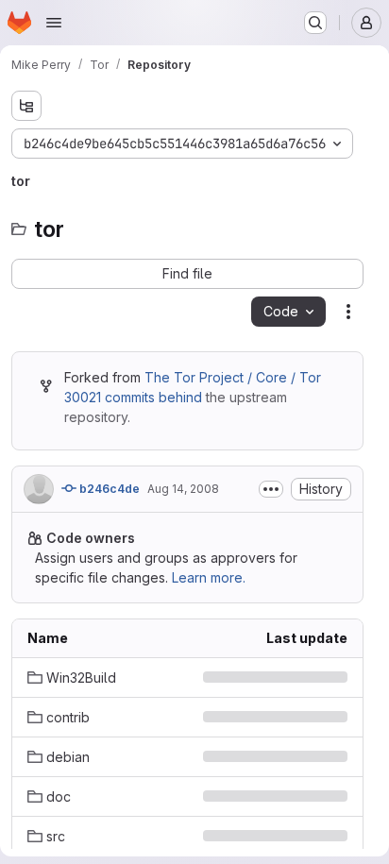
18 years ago (307, 717)
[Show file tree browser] (26, 106)
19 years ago (307, 677)
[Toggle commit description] (271, 489)
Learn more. (208, 577)
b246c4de (108, 489)
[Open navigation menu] (54, 23)
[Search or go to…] (315, 22)
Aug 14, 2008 (183, 489)
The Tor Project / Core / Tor (232, 377)
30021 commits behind (133, 397)
